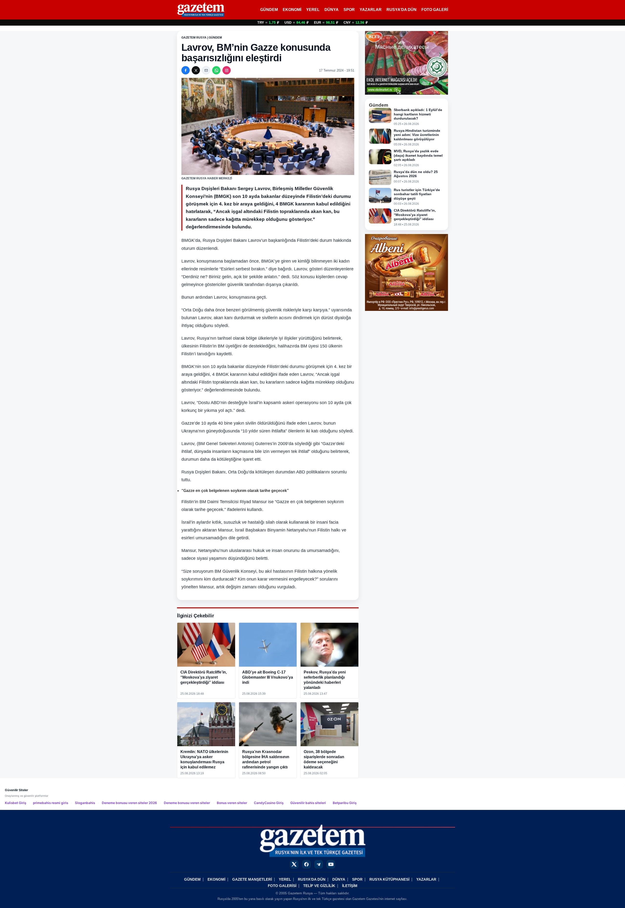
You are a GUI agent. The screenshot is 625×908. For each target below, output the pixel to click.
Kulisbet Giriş (15, 803)
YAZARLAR (371, 10)
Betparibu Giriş (344, 803)
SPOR (349, 10)
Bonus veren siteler (232, 803)
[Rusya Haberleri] (201, 9)
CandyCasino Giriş (268, 803)
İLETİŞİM (349, 886)
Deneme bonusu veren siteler (187, 803)
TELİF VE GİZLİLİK (319, 886)
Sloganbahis (85, 803)
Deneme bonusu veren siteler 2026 (129, 803)
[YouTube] (330, 864)
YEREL (313, 10)
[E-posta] (206, 70)
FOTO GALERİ (434, 10)
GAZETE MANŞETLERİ (252, 879)
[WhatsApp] (216, 70)
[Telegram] (318, 864)
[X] (196, 70)
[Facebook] (185, 70)
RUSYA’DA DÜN (401, 10)
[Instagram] (226, 70)
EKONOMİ (292, 10)
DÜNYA (331, 10)
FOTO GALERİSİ (282, 886)
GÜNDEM (269, 10)
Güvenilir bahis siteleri (308, 803)
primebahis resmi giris (50, 803)
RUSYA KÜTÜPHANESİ (389, 879)
